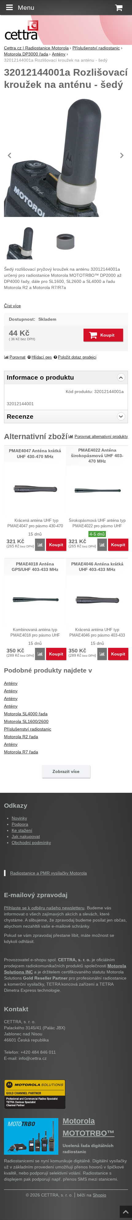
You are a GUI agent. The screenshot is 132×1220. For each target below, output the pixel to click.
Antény (10, 683)
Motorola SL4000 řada (26, 713)
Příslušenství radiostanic (27, 729)
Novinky (19, 818)
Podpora (20, 824)
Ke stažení (22, 830)
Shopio (99, 1195)
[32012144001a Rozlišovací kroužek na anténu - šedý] (66, 242)
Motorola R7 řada (21, 751)
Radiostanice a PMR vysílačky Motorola (48, 873)
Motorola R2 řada (21, 736)
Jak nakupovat (26, 836)
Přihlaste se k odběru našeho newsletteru (44, 907)
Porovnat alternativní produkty (101, 436)
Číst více (12, 305)
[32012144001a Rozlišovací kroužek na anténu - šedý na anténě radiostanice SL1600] (66, 155)
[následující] (122, 155)
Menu (26, 7)
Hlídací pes (42, 357)
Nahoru (126, 1209)
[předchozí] (10, 155)
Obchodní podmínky (31, 842)
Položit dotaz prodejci (77, 357)
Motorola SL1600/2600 (26, 721)
